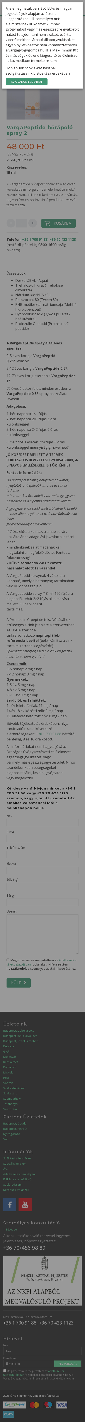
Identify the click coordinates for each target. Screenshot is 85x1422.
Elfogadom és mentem (26, 82)
